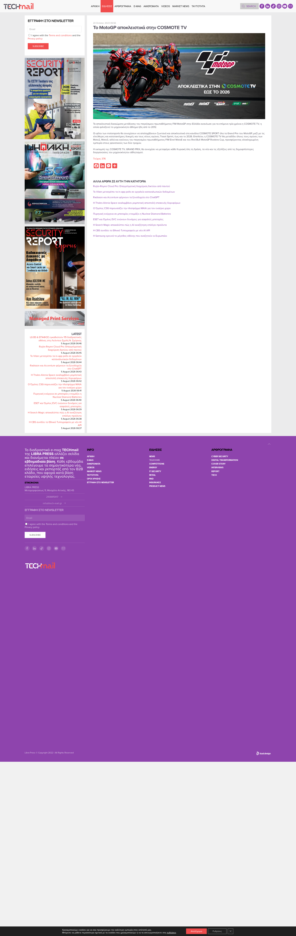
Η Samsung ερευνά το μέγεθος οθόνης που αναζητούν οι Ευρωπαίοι (130, 235)
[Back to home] (18, 6)
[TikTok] (273, 6)
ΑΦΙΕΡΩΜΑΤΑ (151, 6)
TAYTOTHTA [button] (198, 6)
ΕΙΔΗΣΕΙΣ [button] (107, 6)
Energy (153, 467)
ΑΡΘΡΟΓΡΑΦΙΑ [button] (123, 6)
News (152, 456)
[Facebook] (261, 6)
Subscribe (38, 46)
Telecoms (154, 460)
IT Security (155, 471)
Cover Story (218, 463)
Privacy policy (35, 38)
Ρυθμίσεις (217, 931)
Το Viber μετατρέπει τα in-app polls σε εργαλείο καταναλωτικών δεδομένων (56, 357)
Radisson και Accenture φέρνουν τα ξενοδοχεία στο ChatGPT (56, 367)
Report (215, 471)
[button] (269, 444)
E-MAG (137, 6)
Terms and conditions (60, 35)
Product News (157, 486)
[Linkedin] (267, 6)
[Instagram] (279, 6)
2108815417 (52, 496)
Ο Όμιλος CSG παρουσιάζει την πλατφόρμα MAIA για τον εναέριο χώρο (55, 386)
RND (151, 478)
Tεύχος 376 (99, 158)
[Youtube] (284, 6)
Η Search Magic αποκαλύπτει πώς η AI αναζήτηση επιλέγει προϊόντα (55, 414)
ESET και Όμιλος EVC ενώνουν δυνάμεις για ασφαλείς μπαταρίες (58, 404)
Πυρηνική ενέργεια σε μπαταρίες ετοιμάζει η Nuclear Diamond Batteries (57, 395)
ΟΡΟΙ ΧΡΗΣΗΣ (94, 478)
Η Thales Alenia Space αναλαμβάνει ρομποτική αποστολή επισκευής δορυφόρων (56, 376)
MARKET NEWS (180, 6)
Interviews (217, 467)
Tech (214, 475)
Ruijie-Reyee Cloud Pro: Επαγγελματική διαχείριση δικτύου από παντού (60, 348)
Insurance (155, 482)
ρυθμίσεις (171, 932)
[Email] (290, 6)
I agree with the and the (54, 37)
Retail (152, 475)
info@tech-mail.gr (52, 503)
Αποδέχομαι (196, 931)
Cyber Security (219, 456)
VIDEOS (165, 6)
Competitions (156, 463)
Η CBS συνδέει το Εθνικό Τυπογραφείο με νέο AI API (55, 423)
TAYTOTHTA (93, 475)
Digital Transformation (224, 460)
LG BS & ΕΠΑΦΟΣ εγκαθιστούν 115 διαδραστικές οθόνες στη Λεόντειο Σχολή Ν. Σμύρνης (56, 338)
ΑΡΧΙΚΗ (95, 6)
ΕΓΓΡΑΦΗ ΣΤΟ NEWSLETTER (100, 482)
